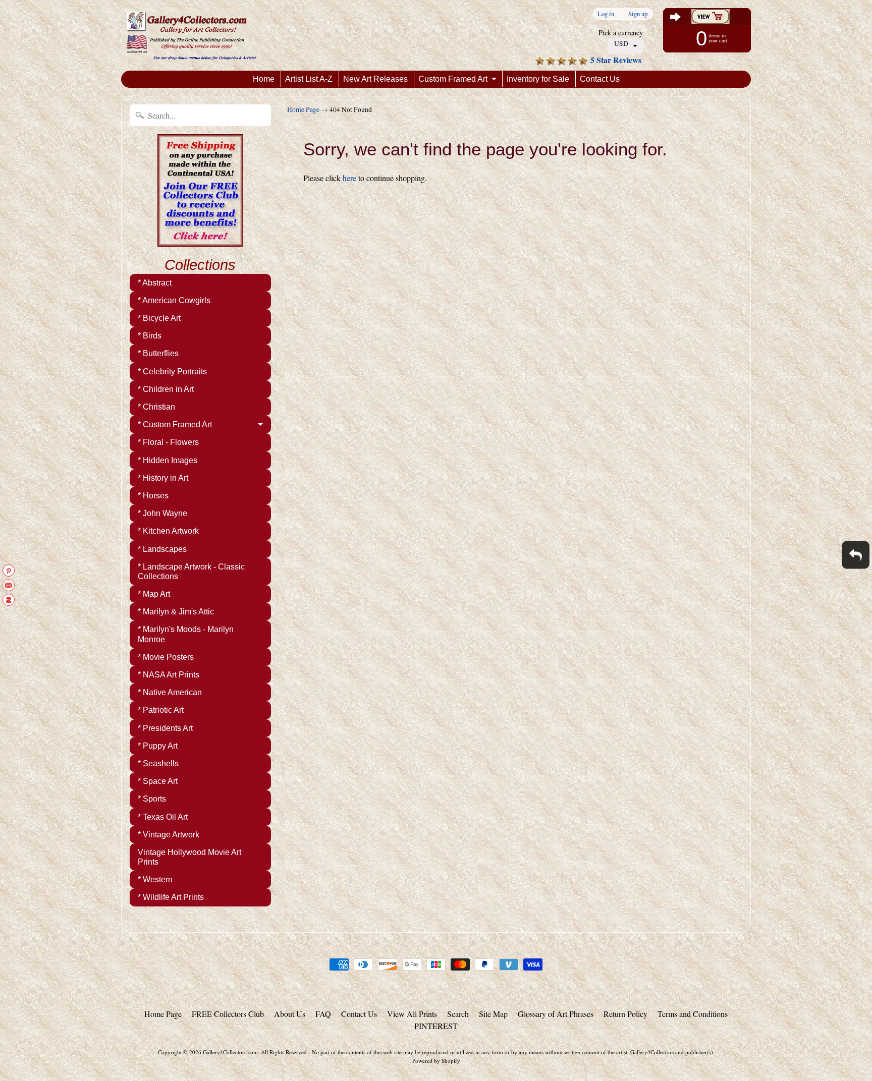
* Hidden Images (167, 460)
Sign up (637, 14)
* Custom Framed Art (175, 424)
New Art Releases (375, 79)
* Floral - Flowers (168, 442)
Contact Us (600, 79)
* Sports (152, 798)
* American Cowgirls (174, 300)
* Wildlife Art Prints (171, 897)
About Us (289, 1013)
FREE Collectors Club (228, 1013)
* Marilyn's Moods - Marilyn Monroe (186, 634)
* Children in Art (166, 389)
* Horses (153, 495)
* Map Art (154, 594)
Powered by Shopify (436, 1060)
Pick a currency (620, 32)
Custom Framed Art (452, 79)
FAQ (323, 1013)
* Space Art (158, 781)
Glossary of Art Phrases (555, 1013)
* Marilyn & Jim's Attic (176, 611)
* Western (155, 879)
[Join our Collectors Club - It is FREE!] (200, 241)
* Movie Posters (166, 657)
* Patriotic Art (161, 710)
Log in (605, 14)
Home (264, 79)
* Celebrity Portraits (172, 371)
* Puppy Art (158, 746)
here (349, 178)
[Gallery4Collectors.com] (191, 35)
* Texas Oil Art (163, 817)
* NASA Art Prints (168, 674)
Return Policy (625, 1013)
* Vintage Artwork (168, 834)
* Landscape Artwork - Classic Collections (191, 571)
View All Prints (412, 1013)
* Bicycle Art (159, 318)
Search (458, 1013)
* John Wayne (162, 513)
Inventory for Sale (538, 79)
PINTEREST (436, 1025)
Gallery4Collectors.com (230, 1052)
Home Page (303, 109)
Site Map (493, 1013)
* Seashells (158, 763)
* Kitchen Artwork (168, 531)
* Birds (149, 335)
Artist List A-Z (309, 79)
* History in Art (163, 478)
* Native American (170, 692)
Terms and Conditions (693, 1013)
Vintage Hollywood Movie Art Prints (189, 857)
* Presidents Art (165, 728)
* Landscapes (162, 549)
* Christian (156, 407)
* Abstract (155, 282)
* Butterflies (158, 353)
